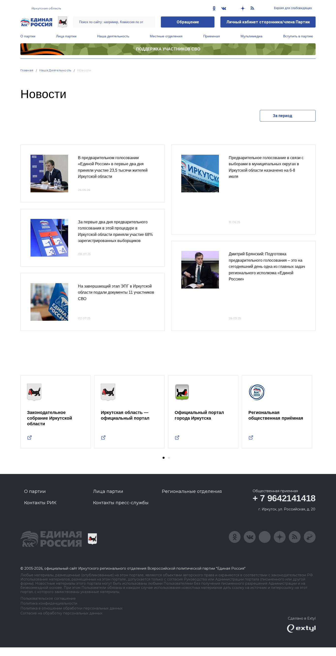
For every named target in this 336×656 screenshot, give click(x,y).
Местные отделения (166, 36)
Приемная (211, 36)
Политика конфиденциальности (48, 603)
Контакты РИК (40, 502)
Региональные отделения (192, 491)
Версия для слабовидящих (292, 8)
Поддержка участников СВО (168, 49)
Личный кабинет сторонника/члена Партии (268, 22)
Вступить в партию (298, 36)
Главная (26, 70)
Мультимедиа (251, 36)
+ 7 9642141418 (284, 498)
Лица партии (66, 36)
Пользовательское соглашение (48, 598)
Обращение (188, 22)
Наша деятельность (113, 36)
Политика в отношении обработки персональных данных (71, 608)
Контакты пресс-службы (121, 502)
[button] (164, 458)
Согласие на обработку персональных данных (61, 613)
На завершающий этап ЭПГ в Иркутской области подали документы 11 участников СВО (116, 292)
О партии (27, 36)
